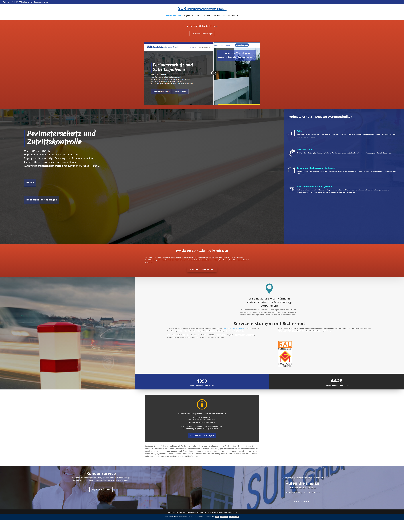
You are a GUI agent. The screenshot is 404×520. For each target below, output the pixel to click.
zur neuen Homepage (202, 33)
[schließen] (401, 517)
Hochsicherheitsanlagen (41, 199)
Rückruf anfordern (303, 501)
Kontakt (207, 16)
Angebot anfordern (192, 16)
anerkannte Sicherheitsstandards (234, 328)
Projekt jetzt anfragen (202, 435)
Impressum (232, 16)
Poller (30, 182)
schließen (224, 517)
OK (217, 517)
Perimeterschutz (173, 16)
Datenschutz (219, 16)
